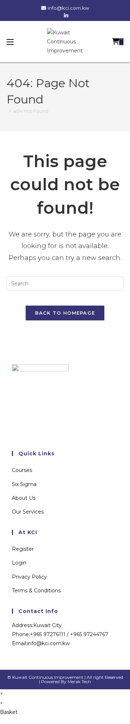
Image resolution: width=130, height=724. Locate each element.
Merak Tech (79, 681)
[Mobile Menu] (10, 41)
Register (23, 549)
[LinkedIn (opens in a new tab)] (65, 15)
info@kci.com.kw (68, 8)
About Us (23, 498)
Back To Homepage (65, 313)
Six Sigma (24, 484)
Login (19, 562)
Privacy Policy (29, 577)
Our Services (28, 511)
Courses (22, 470)
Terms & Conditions (36, 590)
